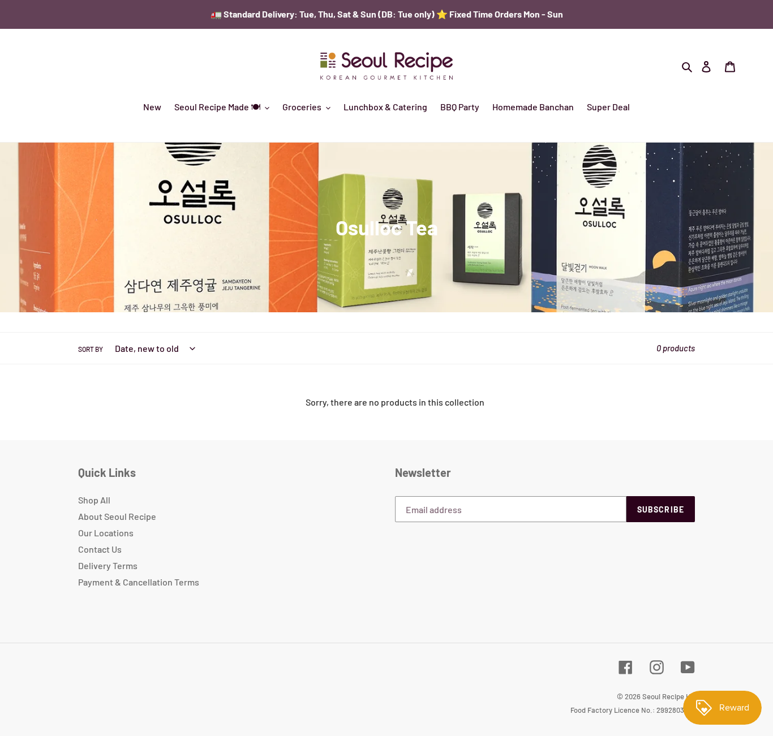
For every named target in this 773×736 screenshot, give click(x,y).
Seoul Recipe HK (668, 696)
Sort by (90, 349)
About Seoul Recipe (117, 516)
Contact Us (100, 549)
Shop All (94, 499)
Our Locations (106, 532)
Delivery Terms (108, 565)
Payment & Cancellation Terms (138, 581)
